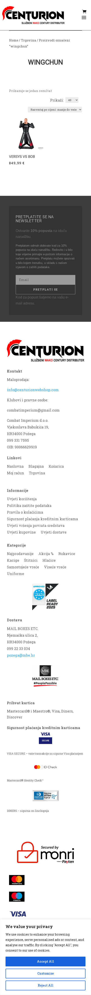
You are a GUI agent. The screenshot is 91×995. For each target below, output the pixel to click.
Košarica (56, 467)
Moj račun (15, 473)
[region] (45, 957)
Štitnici (31, 561)
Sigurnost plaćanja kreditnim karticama (42, 519)
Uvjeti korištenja (22, 499)
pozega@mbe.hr (21, 655)
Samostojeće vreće (23, 567)
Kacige (13, 561)
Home (13, 40)
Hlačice (49, 561)
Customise (45, 973)
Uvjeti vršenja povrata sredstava (35, 526)
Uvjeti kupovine (21, 532)
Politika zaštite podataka (29, 506)
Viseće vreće (55, 567)
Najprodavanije (20, 554)
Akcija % (45, 554)
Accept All (45, 961)
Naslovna (15, 467)
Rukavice (66, 554)
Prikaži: (57, 100)
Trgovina (28, 40)
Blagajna (36, 467)
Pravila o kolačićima (25, 512)
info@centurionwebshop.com (33, 389)
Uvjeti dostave (53, 532)
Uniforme (15, 574)
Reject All (45, 985)
